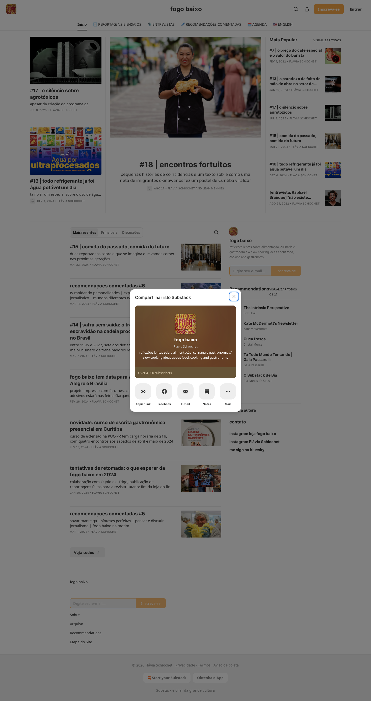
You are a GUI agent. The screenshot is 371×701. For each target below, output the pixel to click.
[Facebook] (164, 391)
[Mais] (228, 391)
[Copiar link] (143, 391)
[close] (234, 296)
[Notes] (207, 391)
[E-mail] (185, 391)
